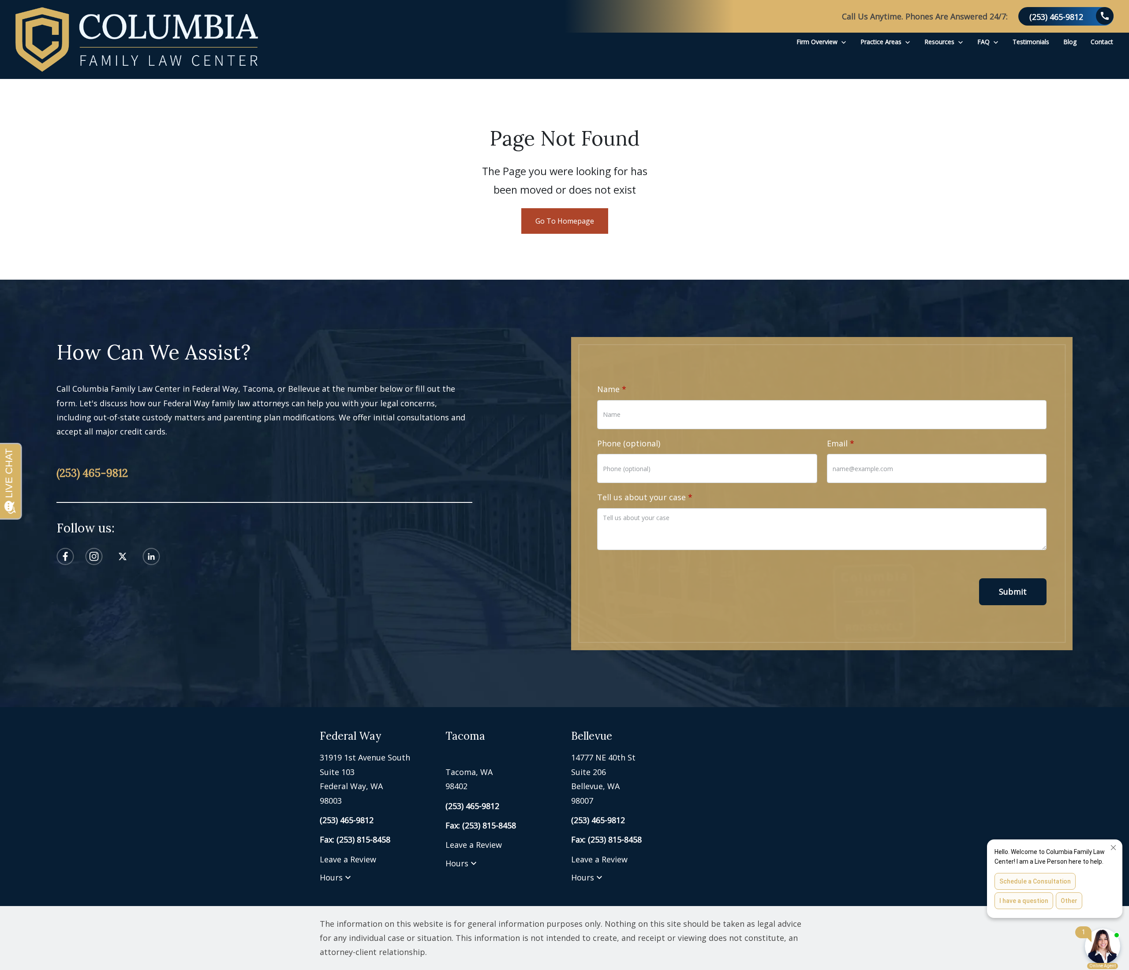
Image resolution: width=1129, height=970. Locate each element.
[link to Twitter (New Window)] (122, 556)
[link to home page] (136, 39)
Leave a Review (348, 859)
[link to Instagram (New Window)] (94, 556)
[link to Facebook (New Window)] (65, 556)
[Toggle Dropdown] (843, 41)
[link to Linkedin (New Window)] (151, 556)
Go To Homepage (564, 221)
